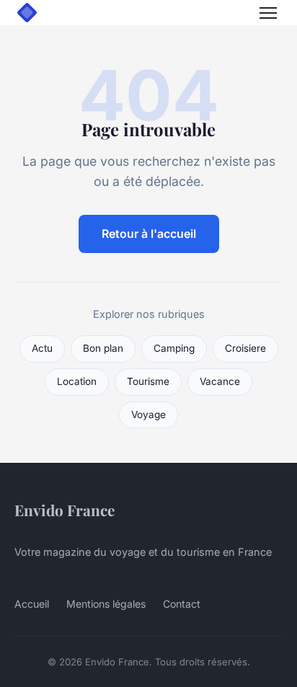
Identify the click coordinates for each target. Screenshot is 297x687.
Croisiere (245, 348)
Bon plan (103, 348)
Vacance (220, 381)
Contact (181, 604)
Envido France (64, 510)
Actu (42, 348)
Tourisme (148, 381)
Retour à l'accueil (149, 233)
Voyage (148, 414)
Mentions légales (106, 604)
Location (77, 381)
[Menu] (268, 13)
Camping (174, 348)
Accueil (31, 604)
